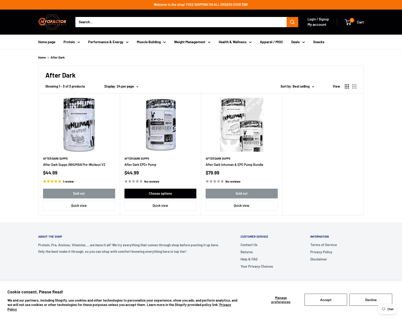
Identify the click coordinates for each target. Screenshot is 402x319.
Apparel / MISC (271, 42)
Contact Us (249, 245)
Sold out (79, 193)
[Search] (292, 22)
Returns (247, 252)
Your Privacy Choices (257, 266)
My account (317, 24)
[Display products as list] (354, 86)
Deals (295, 42)
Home (42, 57)
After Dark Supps (55, 158)
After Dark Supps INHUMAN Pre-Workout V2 (74, 165)
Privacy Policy (321, 252)
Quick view (79, 205)
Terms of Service (323, 245)
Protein (69, 42)
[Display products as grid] (347, 86)
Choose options (160, 193)
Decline (371, 300)
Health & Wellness (233, 42)
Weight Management (189, 42)
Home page (46, 42)
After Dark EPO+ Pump (140, 165)
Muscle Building (149, 42)
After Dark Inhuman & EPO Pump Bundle (234, 165)
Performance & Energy (106, 42)
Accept (326, 300)
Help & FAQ (249, 259)
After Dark (57, 57)
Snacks (319, 42)
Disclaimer (318, 259)
